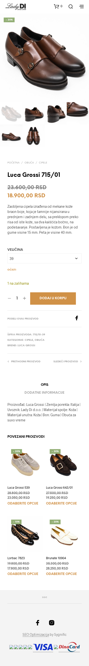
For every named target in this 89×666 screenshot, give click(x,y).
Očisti (11, 270)
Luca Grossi (26, 345)
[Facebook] (78, 319)
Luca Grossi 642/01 (59, 487)
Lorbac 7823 (16, 558)
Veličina (15, 250)
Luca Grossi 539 (18, 487)
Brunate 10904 (56, 558)
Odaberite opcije (22, 503)
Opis (44, 385)
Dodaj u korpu (53, 298)
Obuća (29, 162)
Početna (13, 162)
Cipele (43, 162)
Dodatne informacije (44, 392)
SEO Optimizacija (35, 635)
